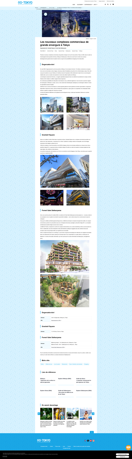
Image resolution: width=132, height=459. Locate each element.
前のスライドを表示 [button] (39, 413)
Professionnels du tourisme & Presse (91, 1)
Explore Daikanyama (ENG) (84, 390)
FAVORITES (113, 4)
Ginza (56, 50)
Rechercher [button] (107, 4)
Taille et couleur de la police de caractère (81, 446)
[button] (80, 4)
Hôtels (42, 364)
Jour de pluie (57, 364)
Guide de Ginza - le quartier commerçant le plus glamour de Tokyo (83, 380)
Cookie (51, 446)
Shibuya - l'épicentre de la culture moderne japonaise (47, 380)
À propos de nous (66, 448)
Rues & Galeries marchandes (75, 364)
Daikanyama (68, 50)
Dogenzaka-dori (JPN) (55, 320)
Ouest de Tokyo (61, 50)
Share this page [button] (110, 4)
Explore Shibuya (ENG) (64, 378)
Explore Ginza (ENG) (46, 390)
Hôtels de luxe (49, 364)
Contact (69, 446)
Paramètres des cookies (122, 454)
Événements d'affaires (110, 1)
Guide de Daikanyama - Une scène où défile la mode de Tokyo (65, 392)
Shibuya (80, 50)
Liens (64, 446)
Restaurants (64, 364)
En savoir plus (5, 456)
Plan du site (57, 446)
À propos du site (44, 446)
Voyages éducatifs (102, 1)
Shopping (86, 364)
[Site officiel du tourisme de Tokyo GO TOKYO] (25, 3)
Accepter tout (122, 456)
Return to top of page (92, 432)
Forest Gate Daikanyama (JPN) (57, 347)
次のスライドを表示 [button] (93, 413)
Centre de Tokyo (50, 50)
